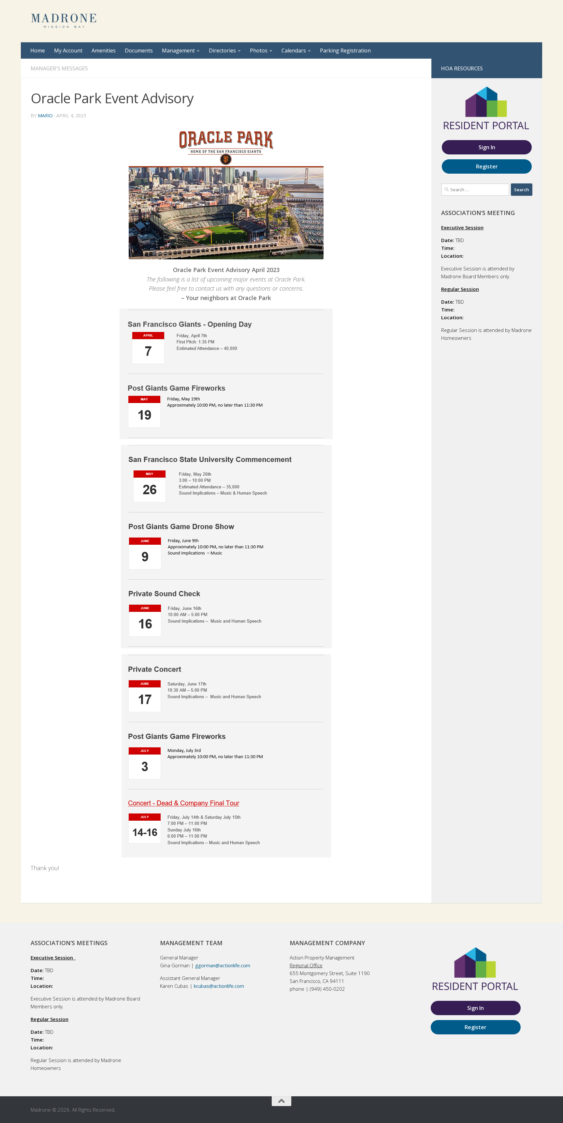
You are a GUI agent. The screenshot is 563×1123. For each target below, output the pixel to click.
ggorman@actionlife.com (222, 965)
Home (37, 50)
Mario (45, 115)
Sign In (487, 147)
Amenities (104, 50)
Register (487, 166)
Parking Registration (345, 50)
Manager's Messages (59, 68)
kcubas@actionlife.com (219, 986)
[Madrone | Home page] (64, 21)
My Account (68, 50)
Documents (139, 50)
